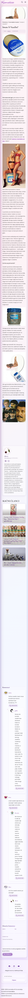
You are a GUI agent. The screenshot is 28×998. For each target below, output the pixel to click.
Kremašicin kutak (14, 22)
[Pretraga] (22, 2)
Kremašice (11, 991)
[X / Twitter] (8, 461)
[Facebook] (5, 461)
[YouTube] (19, 966)
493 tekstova (7, 458)
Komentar (5, 936)
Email (4, 929)
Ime (15, 929)
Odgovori (14, 705)
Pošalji (8, 954)
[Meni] (25, 2)
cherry (9, 31)
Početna (4, 22)
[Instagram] (14, 966)
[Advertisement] (14, 433)
